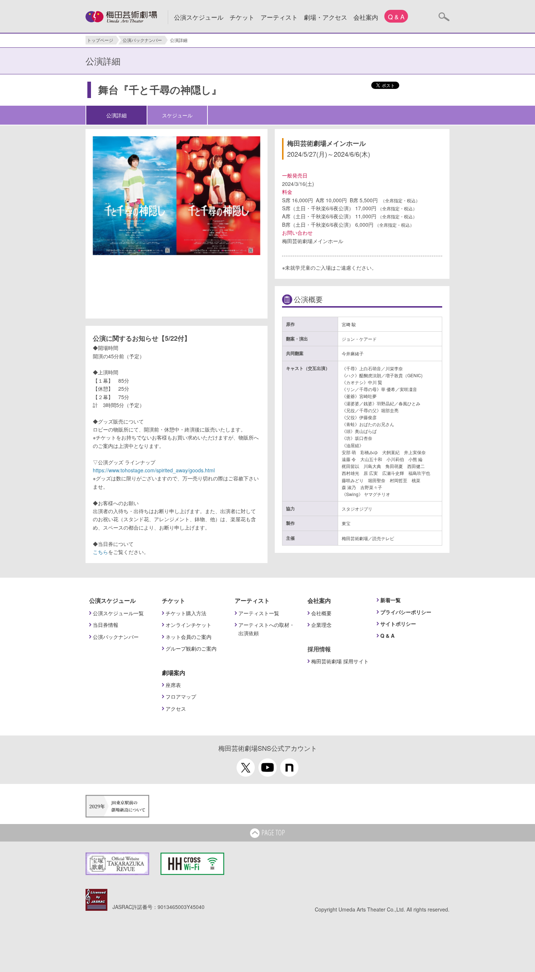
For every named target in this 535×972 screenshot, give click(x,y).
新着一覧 (390, 600)
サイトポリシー (398, 623)
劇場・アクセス (325, 17)
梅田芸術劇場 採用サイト (340, 661)
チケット (242, 17)
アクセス (176, 708)
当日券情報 (105, 624)
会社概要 (321, 613)
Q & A (396, 16)
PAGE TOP (273, 833)
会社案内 (365, 17)
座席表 (173, 684)
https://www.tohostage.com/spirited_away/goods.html (154, 470)
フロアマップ (181, 696)
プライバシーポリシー (405, 612)
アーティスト (279, 17)
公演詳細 (116, 115)
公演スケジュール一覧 (118, 613)
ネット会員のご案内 (188, 636)
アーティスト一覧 (258, 613)
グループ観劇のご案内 (191, 648)
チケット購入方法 (186, 613)
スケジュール (177, 115)
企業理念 (321, 624)
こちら (100, 551)
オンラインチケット (188, 624)
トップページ (100, 40)
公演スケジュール (198, 17)
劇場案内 (173, 672)
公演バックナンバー (142, 40)
